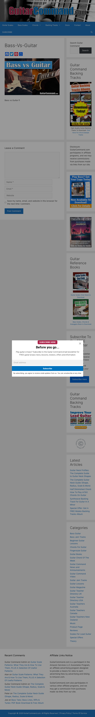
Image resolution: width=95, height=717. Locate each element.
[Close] (80, 343)
